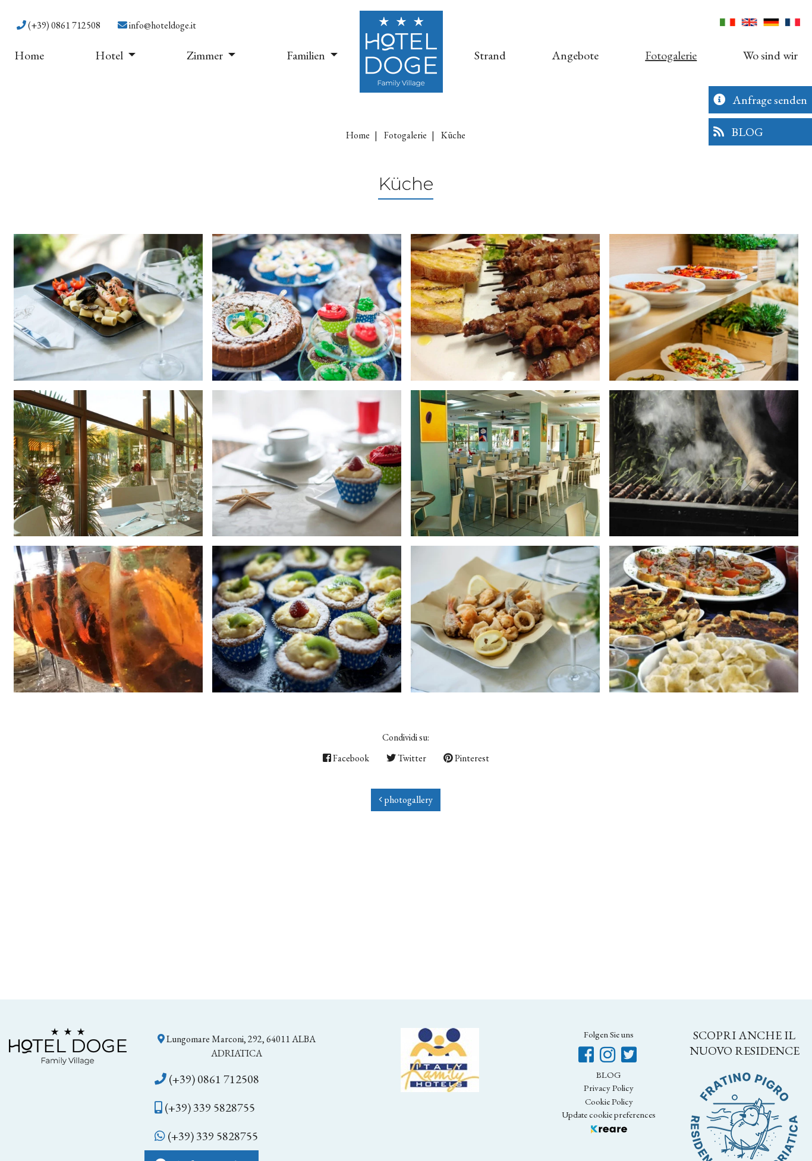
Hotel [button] (110, 55)
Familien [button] (307, 55)
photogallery (407, 799)
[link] (237, 1046)
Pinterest (471, 758)
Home (29, 55)
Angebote (575, 55)
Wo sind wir (770, 55)
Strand (490, 55)
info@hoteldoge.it (161, 25)
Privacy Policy (609, 1087)
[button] (58, 25)
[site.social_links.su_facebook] (587, 1055)
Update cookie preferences (609, 1114)
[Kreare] (609, 1128)
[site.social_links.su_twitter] (629, 1055)
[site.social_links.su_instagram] (609, 1055)
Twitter (411, 758)
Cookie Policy (609, 1101)
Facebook (350, 758)
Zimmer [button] (206, 55)
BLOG (608, 1074)
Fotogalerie (671, 55)
